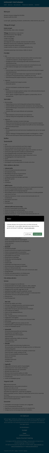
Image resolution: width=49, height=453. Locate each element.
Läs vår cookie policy (29, 228)
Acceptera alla (37, 234)
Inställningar (28, 234)
